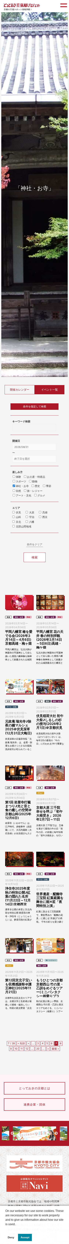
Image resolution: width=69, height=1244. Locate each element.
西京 (44, 517)
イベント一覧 (49, 389)
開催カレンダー (19, 389)
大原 (31, 512)
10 (16, 1048)
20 (37, 1048)
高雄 (44, 512)
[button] (5, 1228)
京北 (18, 521)
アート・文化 (12, 707)
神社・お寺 (19, 617)
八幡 (31, 521)
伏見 (18, 512)
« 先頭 (21, 1043)
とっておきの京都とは (34, 1088)
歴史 (47, 701)
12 (27, 1048)
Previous (12, 1133)
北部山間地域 (23, 526)
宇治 (31, 517)
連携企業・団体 (34, 1104)
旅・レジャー (51, 960)
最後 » (55, 1048)
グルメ (40, 793)
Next (56, 1133)
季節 (28, 617)
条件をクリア (34, 544)
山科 (18, 517)
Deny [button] (11, 1237)
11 (21, 1048)
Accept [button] (25, 1237)
